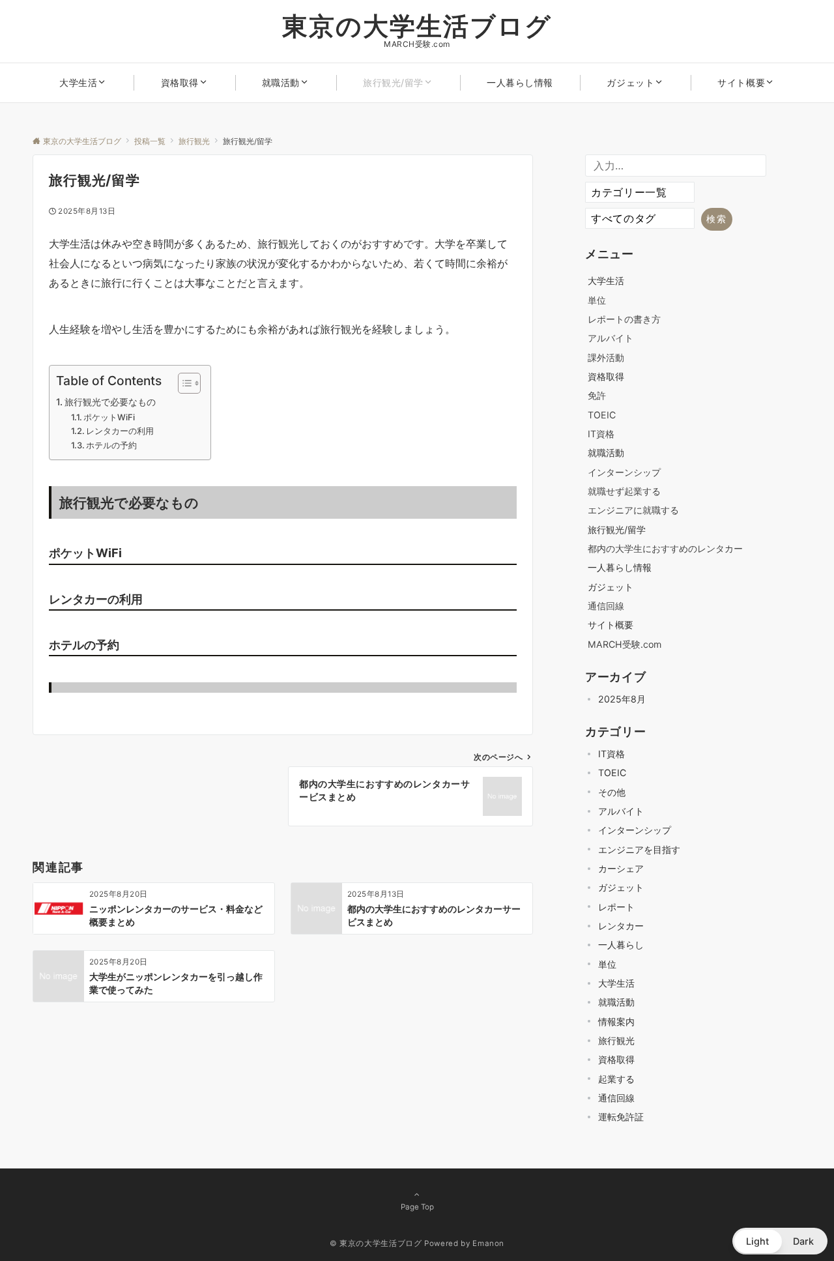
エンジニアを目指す (639, 849)
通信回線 (606, 605)
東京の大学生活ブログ (417, 25)
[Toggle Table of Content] (182, 383)
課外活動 (606, 357)
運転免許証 (621, 1116)
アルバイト (610, 337)
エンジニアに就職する (633, 509)
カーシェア (621, 868)
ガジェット (621, 887)
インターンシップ (624, 472)
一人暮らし (621, 944)
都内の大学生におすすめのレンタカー (665, 548)
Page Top (417, 1206)
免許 (597, 395)
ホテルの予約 (111, 445)
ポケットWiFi (109, 417)
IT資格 (601, 433)
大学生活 (616, 983)
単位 (597, 300)
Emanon (488, 1243)
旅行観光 (616, 1040)
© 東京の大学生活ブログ (376, 1243)
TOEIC (602, 414)
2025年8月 (622, 698)
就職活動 (616, 1001)
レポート (616, 906)
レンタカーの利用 (120, 431)
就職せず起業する (624, 491)
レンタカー (621, 925)
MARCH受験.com (624, 644)
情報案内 (616, 1021)
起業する (616, 1078)
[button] (779, 1241)
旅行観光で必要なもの (110, 401)
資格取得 (616, 1059)
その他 (612, 792)
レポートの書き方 (624, 319)
